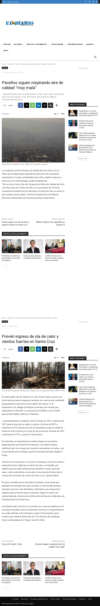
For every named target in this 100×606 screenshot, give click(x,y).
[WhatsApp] (32, 105)
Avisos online (55, 599)
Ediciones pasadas (69, 599)
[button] (95, 57)
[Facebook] (85, 1)
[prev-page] (3, 266)
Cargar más (82, 158)
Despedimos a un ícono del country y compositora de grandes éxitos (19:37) (88, 113)
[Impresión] (50, 105)
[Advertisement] (67, 23)
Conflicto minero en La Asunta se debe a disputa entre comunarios (54, 258)
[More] (56, 105)
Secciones (24, 599)
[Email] (44, 105)
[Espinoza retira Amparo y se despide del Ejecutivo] (33, 246)
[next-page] (7, 266)
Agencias (82, 599)
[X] (96, 1)
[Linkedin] (38, 105)
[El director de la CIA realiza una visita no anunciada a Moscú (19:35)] (72, 123)
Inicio (4, 64)
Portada (10, 64)
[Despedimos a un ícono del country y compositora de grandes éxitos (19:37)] (72, 113)
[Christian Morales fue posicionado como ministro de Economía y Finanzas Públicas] (72, 147)
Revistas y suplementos (39, 599)
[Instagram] (89, 1)
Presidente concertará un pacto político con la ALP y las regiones (11, 258)
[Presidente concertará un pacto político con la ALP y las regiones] (11, 246)
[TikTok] (93, 1)
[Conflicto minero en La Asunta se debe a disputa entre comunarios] (55, 246)
